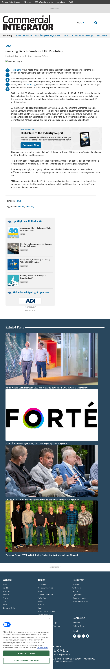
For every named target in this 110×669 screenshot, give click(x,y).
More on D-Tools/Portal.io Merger (79, 35)
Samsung (31, 84)
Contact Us (76, 623)
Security (40, 608)
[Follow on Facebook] (79, 636)
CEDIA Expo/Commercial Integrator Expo (50, 2)
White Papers (77, 588)
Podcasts (6, 595)
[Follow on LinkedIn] (83, 636)
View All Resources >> (80, 601)
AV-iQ (71, 2)
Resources (6, 591)
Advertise (27, 2)
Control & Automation (45, 595)
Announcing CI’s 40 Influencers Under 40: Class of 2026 (36, 229)
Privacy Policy (42, 648)
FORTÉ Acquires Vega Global (47, 35)
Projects (5, 601)
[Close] (49, 619)
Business (41, 591)
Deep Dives (76, 585)
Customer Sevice (78, 626)
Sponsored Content (9, 608)
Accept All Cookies (26, 653)
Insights (24, 250)
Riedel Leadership (24, 35)
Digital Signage (43, 598)
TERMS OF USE (53, 661)
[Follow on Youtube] (87, 636)
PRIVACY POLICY (67, 661)
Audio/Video (42, 585)
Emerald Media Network (11, 2)
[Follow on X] (74, 636)
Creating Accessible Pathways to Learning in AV (33, 276)
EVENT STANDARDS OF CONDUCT (69, 659)
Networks (41, 605)
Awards (5, 598)
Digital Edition (77, 595)
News (8, 46)
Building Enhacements (46, 588)
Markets (40, 601)
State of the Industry (79, 598)
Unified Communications (46, 611)
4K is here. (16, 70)
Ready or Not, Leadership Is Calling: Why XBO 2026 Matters (35, 260)
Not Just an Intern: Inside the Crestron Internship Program (36, 245)
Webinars (75, 591)
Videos (5, 605)
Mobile (21, 206)
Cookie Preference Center (26, 661)
